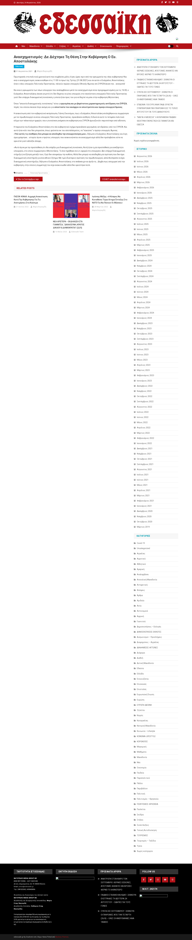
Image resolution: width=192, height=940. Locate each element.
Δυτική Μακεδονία (145, 663)
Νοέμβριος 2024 (144, 266)
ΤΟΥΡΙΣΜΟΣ (142, 835)
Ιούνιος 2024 (142, 292)
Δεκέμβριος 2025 (145, 198)
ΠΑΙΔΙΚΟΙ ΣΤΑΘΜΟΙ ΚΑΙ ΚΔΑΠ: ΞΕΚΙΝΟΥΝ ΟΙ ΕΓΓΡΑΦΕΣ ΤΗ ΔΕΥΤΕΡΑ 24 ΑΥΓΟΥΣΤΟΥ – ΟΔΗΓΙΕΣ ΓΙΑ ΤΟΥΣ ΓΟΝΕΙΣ (156, 83)
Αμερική (140, 569)
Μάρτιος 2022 (143, 433)
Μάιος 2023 (142, 360)
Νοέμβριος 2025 (144, 203)
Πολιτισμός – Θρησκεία (147, 799)
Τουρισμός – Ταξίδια (146, 841)
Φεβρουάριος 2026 (145, 187)
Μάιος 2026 (142, 172)
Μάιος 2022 (142, 422)
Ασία (139, 606)
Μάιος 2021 (142, 485)
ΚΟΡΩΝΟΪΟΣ (142, 741)
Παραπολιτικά (143, 778)
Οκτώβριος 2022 (144, 396)
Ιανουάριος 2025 (144, 255)
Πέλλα (140, 783)
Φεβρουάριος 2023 (145, 375)
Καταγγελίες (142, 720)
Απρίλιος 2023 (143, 365)
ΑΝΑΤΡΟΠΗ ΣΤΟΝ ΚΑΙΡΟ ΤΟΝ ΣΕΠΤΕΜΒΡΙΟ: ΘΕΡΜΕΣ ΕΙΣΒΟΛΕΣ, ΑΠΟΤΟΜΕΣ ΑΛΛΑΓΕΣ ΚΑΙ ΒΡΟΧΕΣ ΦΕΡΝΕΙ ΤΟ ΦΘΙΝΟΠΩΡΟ (157, 71)
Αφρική (140, 616)
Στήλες (62, 46)
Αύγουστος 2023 (144, 344)
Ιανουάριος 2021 (144, 506)
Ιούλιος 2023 (143, 349)
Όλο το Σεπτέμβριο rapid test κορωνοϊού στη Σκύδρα (30, 179)
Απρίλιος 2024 (143, 302)
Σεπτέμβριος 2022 (145, 401)
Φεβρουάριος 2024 (145, 313)
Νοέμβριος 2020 (144, 516)
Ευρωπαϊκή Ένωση (145, 694)
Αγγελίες (77, 46)
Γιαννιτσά (141, 621)
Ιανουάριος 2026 (144, 193)
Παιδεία (140, 773)
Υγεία (139, 846)
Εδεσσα (140, 668)
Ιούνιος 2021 (142, 480)
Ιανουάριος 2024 (144, 318)
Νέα (23, 46)
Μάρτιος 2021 (143, 495)
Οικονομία (141, 767)
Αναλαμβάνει (143, 574)
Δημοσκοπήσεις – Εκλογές (149, 627)
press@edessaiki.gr (26, 886)
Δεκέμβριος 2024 (145, 260)
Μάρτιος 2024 (143, 307)
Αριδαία (140, 600)
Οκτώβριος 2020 (144, 522)
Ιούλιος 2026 (143, 161)
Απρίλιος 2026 (143, 177)
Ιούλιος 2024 (143, 287)
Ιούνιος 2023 (142, 354)
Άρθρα (140, 595)
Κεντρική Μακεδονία (146, 726)
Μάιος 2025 (142, 234)
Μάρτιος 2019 (143, 527)
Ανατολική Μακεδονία (147, 580)
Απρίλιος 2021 (143, 490)
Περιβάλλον (142, 788)
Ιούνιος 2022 (142, 417)
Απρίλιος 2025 (143, 240)
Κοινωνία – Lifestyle (146, 731)
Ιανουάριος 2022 (144, 443)
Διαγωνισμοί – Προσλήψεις (149, 637)
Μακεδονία (34, 46)
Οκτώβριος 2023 (144, 334)
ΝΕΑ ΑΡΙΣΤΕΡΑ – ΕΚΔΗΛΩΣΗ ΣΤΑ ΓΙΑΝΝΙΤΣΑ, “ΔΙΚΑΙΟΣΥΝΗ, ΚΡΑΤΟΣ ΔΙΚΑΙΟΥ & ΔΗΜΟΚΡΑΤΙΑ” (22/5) (68, 224)
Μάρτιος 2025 (143, 245)
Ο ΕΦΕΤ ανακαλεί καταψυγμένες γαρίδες (115, 179)
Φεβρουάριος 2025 (145, 250)
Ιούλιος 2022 (143, 412)
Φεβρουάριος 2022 (145, 438)
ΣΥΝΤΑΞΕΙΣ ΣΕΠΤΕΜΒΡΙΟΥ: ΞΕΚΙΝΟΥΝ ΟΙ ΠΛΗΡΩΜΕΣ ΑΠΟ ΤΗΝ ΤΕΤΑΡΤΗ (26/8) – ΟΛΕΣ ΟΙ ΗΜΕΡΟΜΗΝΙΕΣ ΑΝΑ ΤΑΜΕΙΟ (157, 96)
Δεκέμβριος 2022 (145, 386)
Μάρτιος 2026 (143, 182)
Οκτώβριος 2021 (144, 459)
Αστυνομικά (142, 611)
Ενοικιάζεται (143, 679)
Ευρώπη (140, 700)
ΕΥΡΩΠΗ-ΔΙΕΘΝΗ (144, 705)
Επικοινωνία (106, 46)
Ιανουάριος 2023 (144, 381)
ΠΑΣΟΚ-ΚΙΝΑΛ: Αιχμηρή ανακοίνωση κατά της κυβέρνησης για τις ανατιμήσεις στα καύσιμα (31, 199)
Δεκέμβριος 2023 (145, 323)
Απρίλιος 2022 (143, 427)
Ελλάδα (49, 46)
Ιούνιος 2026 (142, 167)
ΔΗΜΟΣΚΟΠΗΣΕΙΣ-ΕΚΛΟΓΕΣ (149, 632)
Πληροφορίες (122, 46)
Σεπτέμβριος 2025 (145, 214)
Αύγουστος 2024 (144, 281)
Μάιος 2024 (142, 297)
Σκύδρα (140, 815)
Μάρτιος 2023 (143, 370)
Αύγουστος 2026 (144, 156)
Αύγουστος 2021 (144, 469)
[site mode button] (170, 46)
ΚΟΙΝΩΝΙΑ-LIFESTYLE (146, 736)
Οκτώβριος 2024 (144, 271)
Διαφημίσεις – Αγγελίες (148, 642)
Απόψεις (141, 590)
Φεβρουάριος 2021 (145, 501)
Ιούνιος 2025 (142, 229)
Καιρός (140, 715)
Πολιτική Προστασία (39, 173)
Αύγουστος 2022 (144, 407)
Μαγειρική (141, 747)
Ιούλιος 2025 (143, 224)
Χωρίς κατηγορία (145, 851)
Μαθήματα (141, 752)
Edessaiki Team (77, 232)
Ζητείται (141, 710)
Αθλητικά (141, 564)
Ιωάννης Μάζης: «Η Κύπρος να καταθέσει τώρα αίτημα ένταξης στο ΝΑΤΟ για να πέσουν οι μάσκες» (109, 199)
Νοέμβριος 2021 (144, 454)
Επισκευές (142, 684)
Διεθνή (90, 46)
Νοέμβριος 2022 (144, 391)
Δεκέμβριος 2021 (145, 448)
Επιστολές (142, 689)
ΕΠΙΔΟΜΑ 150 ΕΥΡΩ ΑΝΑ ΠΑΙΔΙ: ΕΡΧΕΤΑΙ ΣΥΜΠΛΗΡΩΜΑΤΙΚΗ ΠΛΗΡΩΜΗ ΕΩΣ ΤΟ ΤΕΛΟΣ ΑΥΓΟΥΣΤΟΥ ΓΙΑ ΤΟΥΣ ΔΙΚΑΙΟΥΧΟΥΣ (157, 108)
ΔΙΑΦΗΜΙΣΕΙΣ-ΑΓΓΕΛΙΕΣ (147, 647)
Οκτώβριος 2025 (144, 208)
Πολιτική (19, 66)
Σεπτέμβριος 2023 (145, 339)
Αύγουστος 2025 (144, 219)
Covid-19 (141, 543)
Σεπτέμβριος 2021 (145, 464)
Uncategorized (143, 548)
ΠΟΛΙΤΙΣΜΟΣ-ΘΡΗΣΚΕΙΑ (147, 804)
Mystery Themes (61, 937)
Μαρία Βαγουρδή (44, 71)
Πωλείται (141, 809)
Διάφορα (141, 653)
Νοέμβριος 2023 (144, 328)
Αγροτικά (141, 559)
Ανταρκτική (142, 585)
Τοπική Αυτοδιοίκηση (147, 830)
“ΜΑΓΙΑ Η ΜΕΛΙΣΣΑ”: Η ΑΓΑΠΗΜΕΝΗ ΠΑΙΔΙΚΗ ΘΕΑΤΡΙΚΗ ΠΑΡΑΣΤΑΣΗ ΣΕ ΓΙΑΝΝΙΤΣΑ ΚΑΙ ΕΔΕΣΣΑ (156, 121)
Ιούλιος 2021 (143, 475)
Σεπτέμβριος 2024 (145, 276)
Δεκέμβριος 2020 (145, 511)
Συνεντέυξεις (143, 825)
